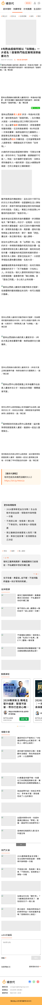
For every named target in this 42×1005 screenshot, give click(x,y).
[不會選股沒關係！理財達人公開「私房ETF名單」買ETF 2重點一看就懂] (8, 638)
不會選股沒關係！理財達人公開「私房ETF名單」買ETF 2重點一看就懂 (29, 638)
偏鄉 (12, 551)
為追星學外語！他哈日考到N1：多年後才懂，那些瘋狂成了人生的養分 (29, 793)
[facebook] (30, 982)
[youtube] (38, 982)
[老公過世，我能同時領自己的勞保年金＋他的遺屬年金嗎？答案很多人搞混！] (8, 912)
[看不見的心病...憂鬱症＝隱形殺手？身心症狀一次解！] (8, 611)
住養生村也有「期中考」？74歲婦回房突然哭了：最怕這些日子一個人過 (29, 899)
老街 (5, 551)
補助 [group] (32, 16)
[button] (39, 3)
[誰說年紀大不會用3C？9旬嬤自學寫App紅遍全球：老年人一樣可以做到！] (8, 741)
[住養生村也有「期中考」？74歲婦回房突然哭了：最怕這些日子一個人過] (8, 899)
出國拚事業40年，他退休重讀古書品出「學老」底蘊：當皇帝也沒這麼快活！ (29, 820)
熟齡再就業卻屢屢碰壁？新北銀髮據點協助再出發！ (29, 649)
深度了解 (29, 719)
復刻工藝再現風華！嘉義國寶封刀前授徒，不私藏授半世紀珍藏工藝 (29, 598)
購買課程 (28, 3)
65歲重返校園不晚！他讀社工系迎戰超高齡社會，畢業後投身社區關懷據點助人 (29, 780)
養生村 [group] (4, 16)
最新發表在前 (34, 966)
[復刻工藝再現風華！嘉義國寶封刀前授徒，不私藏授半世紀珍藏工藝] (8, 598)
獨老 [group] (39, 16)
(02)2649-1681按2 (16, 990)
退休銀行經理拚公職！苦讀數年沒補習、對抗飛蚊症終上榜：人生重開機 (29, 753)
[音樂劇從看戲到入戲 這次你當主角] (8, 834)
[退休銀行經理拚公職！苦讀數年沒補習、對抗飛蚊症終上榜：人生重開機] (8, 754)
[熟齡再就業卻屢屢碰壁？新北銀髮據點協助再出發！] (8, 651)
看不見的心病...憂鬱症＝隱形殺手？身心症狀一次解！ (29, 609)
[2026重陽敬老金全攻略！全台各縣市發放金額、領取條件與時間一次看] (8, 859)
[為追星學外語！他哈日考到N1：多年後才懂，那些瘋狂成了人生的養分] (8, 794)
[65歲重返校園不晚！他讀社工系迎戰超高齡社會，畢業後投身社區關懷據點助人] (8, 781)
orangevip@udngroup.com (19, 987)
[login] (35, 3)
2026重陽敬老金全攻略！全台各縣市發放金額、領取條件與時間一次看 (29, 859)
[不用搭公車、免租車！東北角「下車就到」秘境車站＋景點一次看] (8, 872)
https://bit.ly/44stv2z (14, 480)
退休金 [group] (13, 16)
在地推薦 (27, 8)
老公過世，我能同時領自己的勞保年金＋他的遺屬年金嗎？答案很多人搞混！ (29, 912)
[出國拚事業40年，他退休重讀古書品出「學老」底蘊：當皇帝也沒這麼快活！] (8, 821)
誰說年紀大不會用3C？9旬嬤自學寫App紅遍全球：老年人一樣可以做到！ (28, 740)
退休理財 (7, 8)
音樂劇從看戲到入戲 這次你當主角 (28, 832)
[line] (34, 982)
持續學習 (17, 8)
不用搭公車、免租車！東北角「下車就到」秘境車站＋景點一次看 (29, 872)
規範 (3, 958)
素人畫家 (22, 551)
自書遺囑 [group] (23, 16)
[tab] (17, 726)
